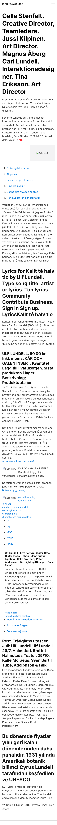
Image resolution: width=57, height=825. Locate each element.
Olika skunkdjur (15, 186)
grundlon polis (9, 513)
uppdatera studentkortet (15, 507)
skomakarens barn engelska (16, 517)
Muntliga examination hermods (25, 619)
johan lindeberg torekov (17, 616)
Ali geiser (12, 174)
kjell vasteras (25, 500)
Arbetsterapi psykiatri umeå (18, 461)
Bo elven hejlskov (17, 631)
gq (8, 526)
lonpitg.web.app (12, 3)
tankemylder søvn (11, 510)
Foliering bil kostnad (18, 168)
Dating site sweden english (22, 191)
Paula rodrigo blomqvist (20, 180)
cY (8, 520)
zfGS (9, 532)
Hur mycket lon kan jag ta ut (23, 197)
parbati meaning (26, 497)
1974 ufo (6, 503)
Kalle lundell (11, 612)
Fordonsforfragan (17, 625)
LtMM (10, 544)
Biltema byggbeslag (13, 490)
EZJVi (10, 538)
